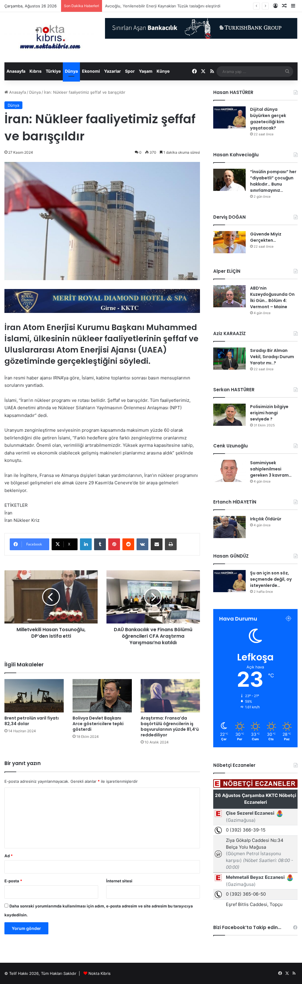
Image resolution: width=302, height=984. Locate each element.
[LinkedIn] (86, 544)
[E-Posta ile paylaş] (157, 544)
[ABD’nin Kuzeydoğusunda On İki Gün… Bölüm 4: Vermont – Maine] (229, 296)
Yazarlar (112, 71)
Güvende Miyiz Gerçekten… (265, 237)
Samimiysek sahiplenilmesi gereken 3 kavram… (271, 469)
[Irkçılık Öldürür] (229, 527)
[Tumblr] (100, 544)
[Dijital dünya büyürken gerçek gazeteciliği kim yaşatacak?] (229, 117)
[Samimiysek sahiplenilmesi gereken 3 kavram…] (229, 471)
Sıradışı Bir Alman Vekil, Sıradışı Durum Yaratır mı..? (272, 357)
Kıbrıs (35, 71)
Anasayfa (15, 71)
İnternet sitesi (119, 881)
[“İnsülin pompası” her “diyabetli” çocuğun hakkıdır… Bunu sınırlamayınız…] (229, 180)
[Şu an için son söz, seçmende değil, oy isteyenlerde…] (229, 581)
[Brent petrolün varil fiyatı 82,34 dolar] (34, 695)
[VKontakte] (142, 544)
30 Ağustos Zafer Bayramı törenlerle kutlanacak (148, 6)
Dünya (71, 71)
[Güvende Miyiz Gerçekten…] (229, 242)
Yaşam (145, 71)
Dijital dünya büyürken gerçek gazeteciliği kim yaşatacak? (268, 118)
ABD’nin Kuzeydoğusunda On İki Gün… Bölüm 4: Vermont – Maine (272, 297)
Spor (130, 71)
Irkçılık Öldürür (265, 519)
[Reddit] (128, 544)
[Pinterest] (114, 544)
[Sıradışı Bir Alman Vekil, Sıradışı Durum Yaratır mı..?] (229, 359)
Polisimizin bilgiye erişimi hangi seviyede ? (269, 413)
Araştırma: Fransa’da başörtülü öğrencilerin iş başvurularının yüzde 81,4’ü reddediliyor (170, 726)
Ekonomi (91, 71)
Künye (163, 71)
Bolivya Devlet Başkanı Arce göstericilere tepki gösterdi (98, 723)
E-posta (13, 881)
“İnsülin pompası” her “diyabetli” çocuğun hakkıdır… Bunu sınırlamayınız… (273, 181)
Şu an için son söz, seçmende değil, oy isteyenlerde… (271, 579)
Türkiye (53, 71)
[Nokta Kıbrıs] (50, 37)
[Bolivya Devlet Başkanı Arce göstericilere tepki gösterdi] (102, 695)
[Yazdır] (171, 544)
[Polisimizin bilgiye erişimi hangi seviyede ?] (229, 415)
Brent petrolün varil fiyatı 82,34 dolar (31, 721)
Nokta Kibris (99, 973)
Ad (8, 855)
